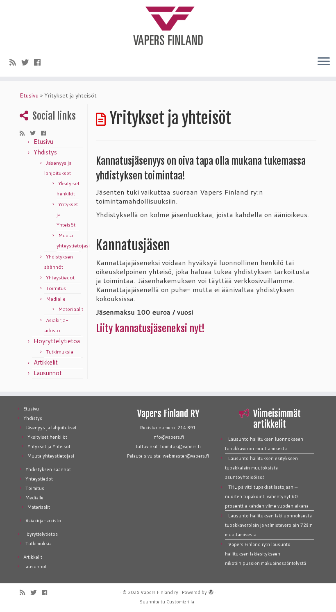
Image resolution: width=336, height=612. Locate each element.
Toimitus (56, 288)
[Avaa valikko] (324, 62)
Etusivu (29, 95)
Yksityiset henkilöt (47, 437)
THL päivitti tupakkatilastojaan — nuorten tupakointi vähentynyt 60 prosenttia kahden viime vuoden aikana (267, 496)
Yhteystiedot (60, 277)
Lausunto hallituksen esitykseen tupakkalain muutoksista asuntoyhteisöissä (261, 468)
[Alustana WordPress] (211, 591)
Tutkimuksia (59, 351)
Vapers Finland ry (159, 592)
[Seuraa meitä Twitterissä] (27, 62)
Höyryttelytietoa (57, 341)
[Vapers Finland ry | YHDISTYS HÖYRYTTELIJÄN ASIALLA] (168, 24)
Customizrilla (180, 601)
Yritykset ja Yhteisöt (48, 446)
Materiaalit (70, 309)
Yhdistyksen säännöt (48, 469)
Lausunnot (48, 373)
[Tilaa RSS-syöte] (15, 62)
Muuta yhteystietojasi (50, 456)
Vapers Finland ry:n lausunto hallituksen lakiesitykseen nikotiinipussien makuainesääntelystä (265, 554)
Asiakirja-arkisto (43, 520)
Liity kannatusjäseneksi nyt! (150, 328)
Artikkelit (46, 362)
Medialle (56, 298)
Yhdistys (45, 152)
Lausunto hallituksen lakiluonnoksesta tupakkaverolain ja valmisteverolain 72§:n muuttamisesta (269, 525)
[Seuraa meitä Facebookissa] (40, 62)
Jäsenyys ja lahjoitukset (51, 427)
